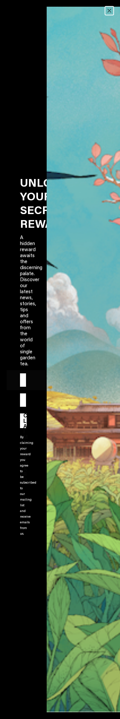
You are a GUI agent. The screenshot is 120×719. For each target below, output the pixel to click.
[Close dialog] (109, 11)
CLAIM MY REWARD (25, 420)
